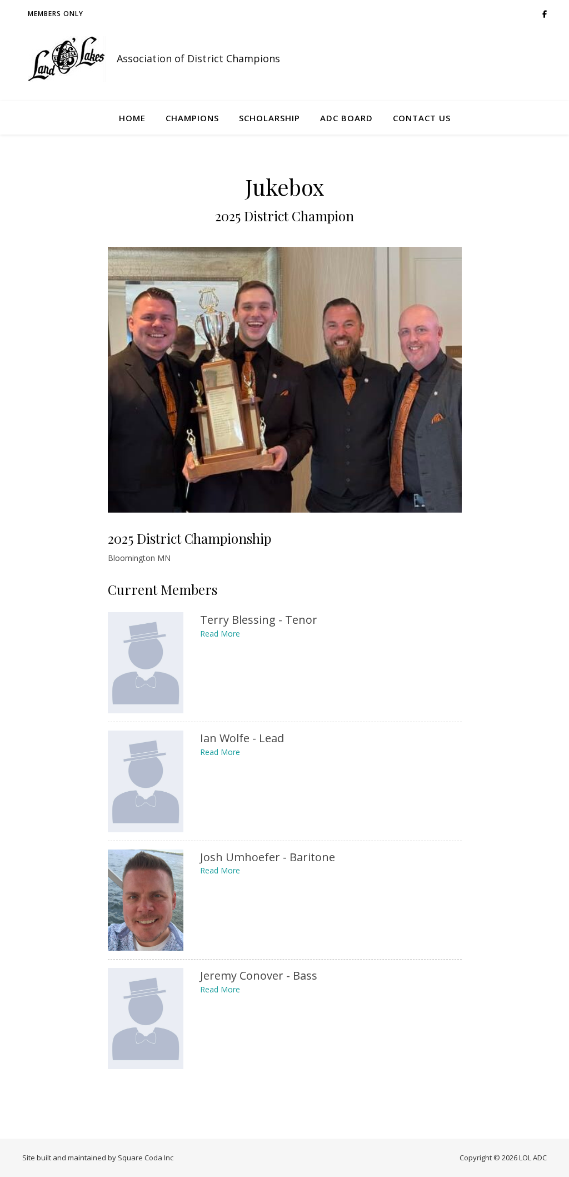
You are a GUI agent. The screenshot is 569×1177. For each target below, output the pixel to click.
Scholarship (269, 117)
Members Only (55, 13)
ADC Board (346, 117)
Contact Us (422, 117)
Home (132, 117)
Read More (220, 633)
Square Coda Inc (145, 1158)
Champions (192, 117)
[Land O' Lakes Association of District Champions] (67, 59)
